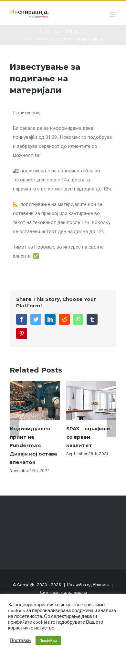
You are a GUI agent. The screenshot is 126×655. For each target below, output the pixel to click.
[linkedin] (50, 319)
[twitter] (35, 319)
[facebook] (21, 319)
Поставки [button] (20, 640)
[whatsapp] (78, 319)
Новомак (101, 584)
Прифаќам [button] (48, 641)
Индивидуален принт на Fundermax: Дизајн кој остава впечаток (33, 445)
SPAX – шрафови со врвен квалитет (88, 436)
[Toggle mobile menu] (113, 14)
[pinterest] (21, 333)
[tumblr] (92, 319)
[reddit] (64, 319)
